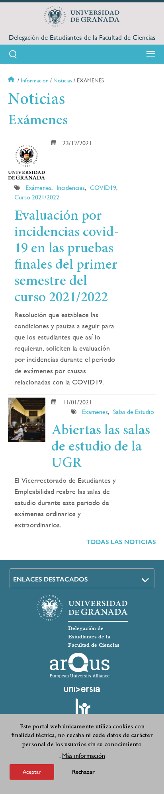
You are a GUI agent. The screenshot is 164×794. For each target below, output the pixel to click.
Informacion (35, 80)
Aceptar (32, 772)
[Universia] (82, 689)
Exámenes (38, 187)
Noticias (62, 80)
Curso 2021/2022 (36, 197)
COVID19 (103, 187)
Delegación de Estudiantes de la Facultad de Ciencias (82, 37)
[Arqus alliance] (79, 665)
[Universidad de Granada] (82, 16)
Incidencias (71, 187)
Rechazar (83, 772)
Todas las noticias (121, 542)
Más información (83, 755)
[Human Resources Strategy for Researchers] (82, 710)
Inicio (12, 80)
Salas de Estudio (133, 412)
